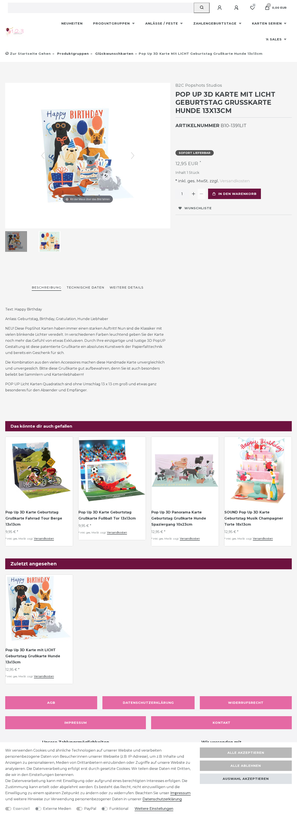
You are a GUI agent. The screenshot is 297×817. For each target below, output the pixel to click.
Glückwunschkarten (113, 54)
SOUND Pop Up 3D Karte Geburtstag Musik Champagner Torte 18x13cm (253, 518)
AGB (51, 703)
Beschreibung (46, 287)
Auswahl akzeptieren (246, 779)
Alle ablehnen (245, 766)
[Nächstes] (132, 155)
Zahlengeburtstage (215, 23)
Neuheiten (72, 23)
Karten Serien (267, 23)
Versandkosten (234, 180)
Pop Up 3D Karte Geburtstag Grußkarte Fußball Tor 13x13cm (107, 515)
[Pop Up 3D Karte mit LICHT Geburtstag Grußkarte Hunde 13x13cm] (16, 242)
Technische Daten (85, 287)
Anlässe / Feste (162, 23)
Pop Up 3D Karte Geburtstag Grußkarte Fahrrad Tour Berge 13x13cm (33, 518)
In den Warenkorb (237, 194)
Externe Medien (57, 809)
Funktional (118, 809)
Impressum (75, 723)
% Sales (274, 39)
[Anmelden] (220, 7)
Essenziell (21, 809)
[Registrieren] (237, 7)
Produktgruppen (112, 23)
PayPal (90, 809)
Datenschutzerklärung (148, 703)
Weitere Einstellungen (154, 809)
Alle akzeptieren (245, 753)
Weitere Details (126, 287)
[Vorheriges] (42, 155)
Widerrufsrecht (246, 703)
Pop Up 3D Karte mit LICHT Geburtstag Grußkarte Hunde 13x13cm (32, 656)
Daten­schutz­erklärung (162, 799)
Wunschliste (198, 208)
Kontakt (221, 723)
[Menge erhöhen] (194, 194)
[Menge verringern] (201, 194)
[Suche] (202, 8)
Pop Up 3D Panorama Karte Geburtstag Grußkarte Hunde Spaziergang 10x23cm (178, 518)
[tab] (46, 288)
